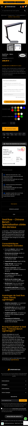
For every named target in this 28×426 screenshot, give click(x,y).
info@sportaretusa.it (9, 2)
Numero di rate (7, 157)
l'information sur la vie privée (19, 408)
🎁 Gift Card (23, 7)
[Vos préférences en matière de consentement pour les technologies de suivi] (2, 423)
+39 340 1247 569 (20, 2)
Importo (18, 157)
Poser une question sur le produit (14, 144)
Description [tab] (14, 204)
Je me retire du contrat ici (14, 416)
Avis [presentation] (14, 214)
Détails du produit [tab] (14, 209)
